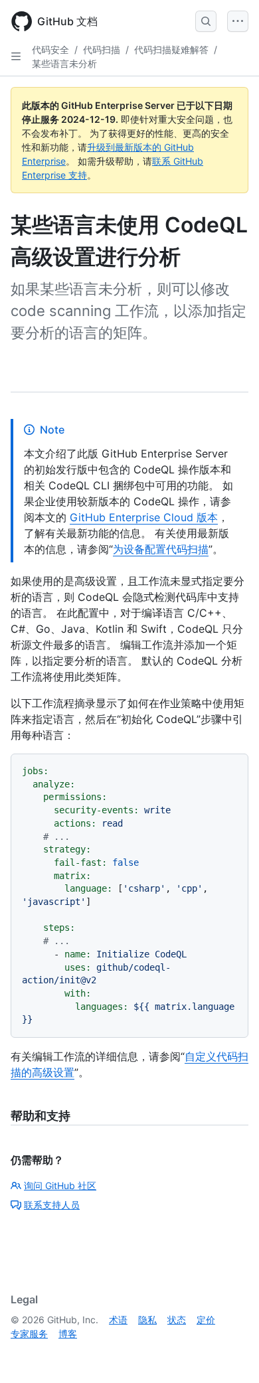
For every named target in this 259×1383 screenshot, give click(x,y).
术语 (118, 1319)
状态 (176, 1319)
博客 (67, 1333)
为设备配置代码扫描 (161, 549)
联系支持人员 (52, 1204)
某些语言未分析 (64, 63)
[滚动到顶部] (229, 1354)
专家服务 (29, 1333)
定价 (206, 1319)
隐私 (147, 1319)
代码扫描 (101, 49)
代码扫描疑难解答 (171, 49)
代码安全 (50, 49)
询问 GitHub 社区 (60, 1185)
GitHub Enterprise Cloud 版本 (144, 517)
